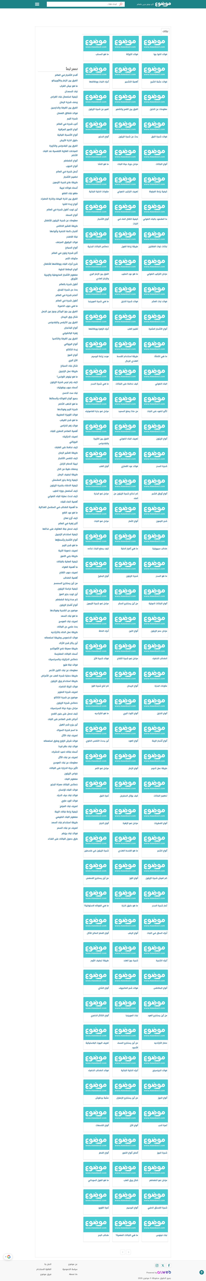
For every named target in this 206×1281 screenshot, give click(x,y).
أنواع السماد (72, 215)
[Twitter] (163, 1265)
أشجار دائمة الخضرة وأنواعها (64, 231)
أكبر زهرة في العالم (68, 524)
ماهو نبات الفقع (70, 193)
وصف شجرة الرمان (69, 102)
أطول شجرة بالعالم (68, 284)
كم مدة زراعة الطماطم (67, 600)
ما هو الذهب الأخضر (68, 404)
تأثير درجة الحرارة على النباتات (63, 768)
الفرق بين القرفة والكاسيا (65, 339)
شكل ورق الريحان (69, 317)
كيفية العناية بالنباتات (67, 562)
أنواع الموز (73, 355)
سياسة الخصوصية (70, 1269)
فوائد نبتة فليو (70, 665)
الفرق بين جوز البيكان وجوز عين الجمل (59, 312)
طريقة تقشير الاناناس (67, 226)
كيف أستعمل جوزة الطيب (65, 491)
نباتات (165, 31)
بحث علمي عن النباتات (67, 627)
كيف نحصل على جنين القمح (64, 714)
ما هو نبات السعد (69, 616)
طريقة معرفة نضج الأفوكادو (64, 649)
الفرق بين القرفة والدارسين (64, 108)
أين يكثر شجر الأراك (68, 643)
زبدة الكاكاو (72, 350)
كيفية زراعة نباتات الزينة (66, 812)
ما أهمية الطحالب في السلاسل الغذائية (58, 507)
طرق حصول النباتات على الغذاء (63, 839)
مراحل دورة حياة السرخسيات (64, 708)
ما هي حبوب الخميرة (68, 306)
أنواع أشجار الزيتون (69, 605)
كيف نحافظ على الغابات (66, 447)
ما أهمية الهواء (70, 567)
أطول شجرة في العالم (67, 301)
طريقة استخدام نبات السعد (64, 823)
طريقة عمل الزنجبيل (68, 371)
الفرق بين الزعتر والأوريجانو (65, 81)
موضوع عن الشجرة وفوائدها (64, 611)
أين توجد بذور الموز (68, 594)
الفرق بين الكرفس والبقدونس (63, 322)
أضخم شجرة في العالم (67, 295)
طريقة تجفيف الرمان (68, 475)
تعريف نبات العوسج (68, 621)
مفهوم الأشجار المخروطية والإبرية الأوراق (61, 277)
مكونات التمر (71, 259)
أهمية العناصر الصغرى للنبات (64, 431)
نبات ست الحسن (70, 393)
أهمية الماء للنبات (69, 502)
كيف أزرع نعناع (71, 518)
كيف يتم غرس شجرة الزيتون (64, 382)
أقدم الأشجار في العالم (66, 75)
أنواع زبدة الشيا (70, 204)
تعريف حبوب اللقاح (68, 573)
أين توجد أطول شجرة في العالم (62, 210)
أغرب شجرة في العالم (67, 124)
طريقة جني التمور (69, 556)
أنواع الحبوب (72, 166)
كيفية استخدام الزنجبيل (66, 534)
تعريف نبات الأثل (70, 736)
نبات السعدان (71, 92)
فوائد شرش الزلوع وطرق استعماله (61, 741)
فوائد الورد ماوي (69, 801)
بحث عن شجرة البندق (68, 290)
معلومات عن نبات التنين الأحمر (63, 670)
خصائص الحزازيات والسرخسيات (63, 659)
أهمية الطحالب (70, 578)
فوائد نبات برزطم (70, 833)
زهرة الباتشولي (70, 333)
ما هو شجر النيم (70, 545)
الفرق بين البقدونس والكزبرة (63, 146)
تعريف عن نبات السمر (67, 828)
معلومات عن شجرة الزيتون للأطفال (61, 221)
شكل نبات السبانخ (69, 366)
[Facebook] (168, 1265)
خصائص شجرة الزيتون (67, 703)
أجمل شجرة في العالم (67, 172)
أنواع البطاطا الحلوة (68, 269)
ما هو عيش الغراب (69, 86)
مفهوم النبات (71, 779)
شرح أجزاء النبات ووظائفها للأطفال (61, 264)
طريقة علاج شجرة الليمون (65, 182)
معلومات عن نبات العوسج (65, 763)
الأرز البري (73, 360)
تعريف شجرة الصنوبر (68, 692)
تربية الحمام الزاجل (69, 464)
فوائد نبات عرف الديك (67, 795)
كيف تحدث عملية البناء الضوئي (63, 496)
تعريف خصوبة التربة (68, 551)
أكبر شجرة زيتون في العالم (65, 253)
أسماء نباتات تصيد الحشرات (65, 752)
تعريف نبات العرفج (69, 806)
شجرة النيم (72, 119)
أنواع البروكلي (71, 344)
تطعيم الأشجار (71, 177)
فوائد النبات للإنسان (68, 790)
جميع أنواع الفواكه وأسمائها (63, 399)
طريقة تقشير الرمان (68, 453)
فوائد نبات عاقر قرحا (68, 746)
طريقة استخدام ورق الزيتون (64, 681)
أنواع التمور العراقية (68, 130)
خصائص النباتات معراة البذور (64, 785)
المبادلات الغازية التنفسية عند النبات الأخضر (60, 153)
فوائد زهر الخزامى (69, 426)
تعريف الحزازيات (70, 437)
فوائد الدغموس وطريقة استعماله (61, 638)
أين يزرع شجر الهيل (68, 725)
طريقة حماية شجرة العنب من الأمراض (59, 676)
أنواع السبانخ (71, 248)
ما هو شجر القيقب (69, 420)
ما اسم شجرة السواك (67, 730)
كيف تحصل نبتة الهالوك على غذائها (60, 529)
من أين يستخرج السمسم (66, 583)
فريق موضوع (45, 1274)
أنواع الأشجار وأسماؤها (66, 540)
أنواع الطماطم (71, 161)
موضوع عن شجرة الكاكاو (66, 698)
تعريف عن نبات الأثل (68, 757)
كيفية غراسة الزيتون (68, 589)
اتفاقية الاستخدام (43, 1269)
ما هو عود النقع (70, 513)
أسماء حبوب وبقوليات (67, 388)
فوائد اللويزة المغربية (67, 415)
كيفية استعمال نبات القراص (64, 97)
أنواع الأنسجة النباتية (67, 135)
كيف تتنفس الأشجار (68, 458)
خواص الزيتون (71, 774)
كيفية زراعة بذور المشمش (65, 480)
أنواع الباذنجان (71, 328)
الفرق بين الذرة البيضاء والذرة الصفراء (59, 199)
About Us (73, 1274)
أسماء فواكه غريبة (69, 188)
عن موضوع (72, 1264)
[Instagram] (157, 1265)
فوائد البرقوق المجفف (67, 242)
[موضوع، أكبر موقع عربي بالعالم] (163, 4)
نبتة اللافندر (72, 237)
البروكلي (73, 442)
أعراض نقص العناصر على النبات (63, 719)
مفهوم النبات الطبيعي (67, 817)
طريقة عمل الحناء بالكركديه (64, 632)
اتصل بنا (47, 1264)
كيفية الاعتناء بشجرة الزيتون (64, 486)
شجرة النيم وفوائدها (67, 409)
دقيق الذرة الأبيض (69, 140)
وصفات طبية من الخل (67, 469)
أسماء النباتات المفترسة (66, 654)
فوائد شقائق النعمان (67, 113)
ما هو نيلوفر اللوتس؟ (67, 377)
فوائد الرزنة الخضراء (68, 687)
